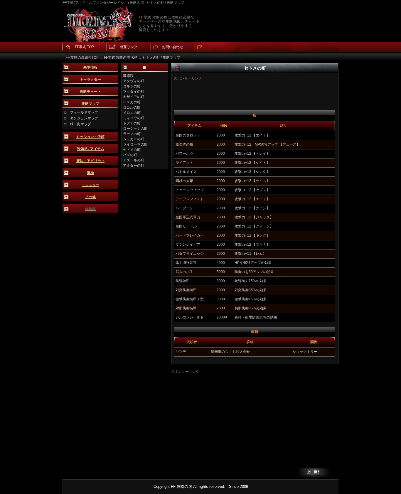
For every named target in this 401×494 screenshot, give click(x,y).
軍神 (90, 173)
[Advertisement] (245, 90)
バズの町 (130, 155)
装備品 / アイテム (90, 149)
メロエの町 (132, 113)
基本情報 (90, 67)
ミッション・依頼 (90, 137)
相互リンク (128, 47)
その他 (90, 197)
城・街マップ (80, 124)
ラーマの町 (132, 134)
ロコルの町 (132, 107)
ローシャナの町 (135, 129)
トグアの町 (132, 123)
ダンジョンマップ (84, 118)
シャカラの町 (133, 139)
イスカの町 (132, 102)
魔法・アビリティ (90, 161)
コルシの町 (132, 86)
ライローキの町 (135, 144)
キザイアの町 (133, 97)
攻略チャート (90, 92)
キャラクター (90, 79)
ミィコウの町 (133, 118)
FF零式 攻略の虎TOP (120, 57)
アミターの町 (133, 165)
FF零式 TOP (84, 47)
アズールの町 (133, 160)
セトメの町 (132, 150)
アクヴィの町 (133, 81)
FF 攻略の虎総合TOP (82, 57)
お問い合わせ (172, 47)
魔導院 (128, 76)
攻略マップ (90, 104)
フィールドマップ (84, 112)
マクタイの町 (133, 92)
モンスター (90, 185)
